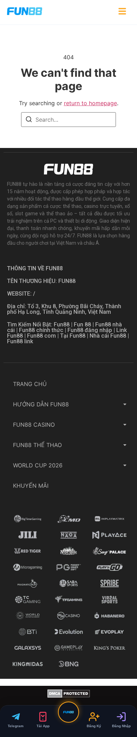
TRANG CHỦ (30, 383)
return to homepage (90, 103)
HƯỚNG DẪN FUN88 (41, 404)
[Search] (29, 120)
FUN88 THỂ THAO (37, 444)
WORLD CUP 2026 (38, 465)
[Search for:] (68, 119)
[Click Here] (122, 12)
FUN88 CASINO (34, 424)
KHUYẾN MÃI (30, 485)
